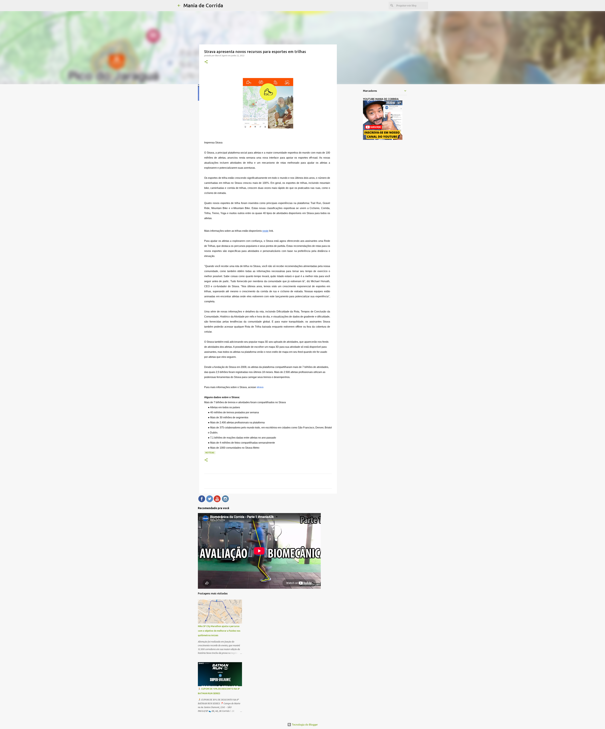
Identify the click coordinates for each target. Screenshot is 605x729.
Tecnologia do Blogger (304, 724)
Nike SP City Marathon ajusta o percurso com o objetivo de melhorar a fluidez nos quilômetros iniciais (219, 631)
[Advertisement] (353, 136)
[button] (206, 62)
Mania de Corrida (203, 5)
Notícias (209, 453)
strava (260, 387)
